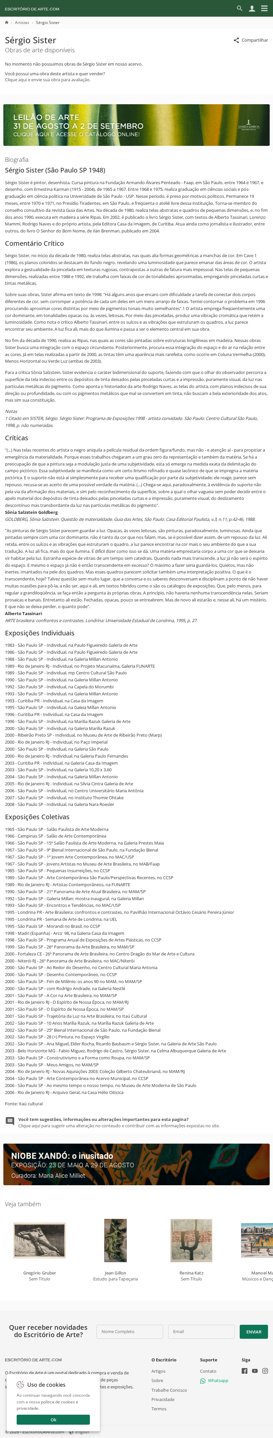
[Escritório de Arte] (32, 8)
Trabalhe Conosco (169, 1390)
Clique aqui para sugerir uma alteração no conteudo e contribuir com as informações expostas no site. (119, 1122)
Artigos (158, 1371)
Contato (208, 1371)
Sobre (157, 1380)
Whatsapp (218, 1380)
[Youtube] (255, 1371)
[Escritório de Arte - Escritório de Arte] (33, 1360)
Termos (158, 1408)
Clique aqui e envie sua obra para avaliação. (48, 80)
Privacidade (162, 1399)
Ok (53, 1420)
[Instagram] (265, 1371)
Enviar (253, 1332)
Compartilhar (255, 40)
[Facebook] (244, 1371)
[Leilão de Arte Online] (136, 144)
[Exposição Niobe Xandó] (136, 1184)
